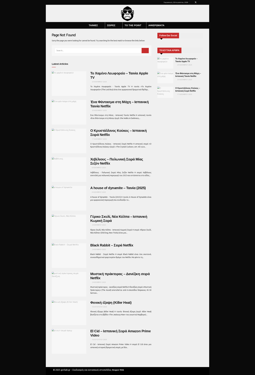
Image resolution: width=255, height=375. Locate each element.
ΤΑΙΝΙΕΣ (93, 25)
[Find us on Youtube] (199, 2)
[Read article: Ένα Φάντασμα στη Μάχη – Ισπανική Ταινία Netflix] (69, 112)
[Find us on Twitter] (196, 2)
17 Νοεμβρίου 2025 (99, 139)
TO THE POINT (133, 25)
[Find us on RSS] (202, 2)
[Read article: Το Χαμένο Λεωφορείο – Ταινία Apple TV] (69, 83)
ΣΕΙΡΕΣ (111, 25)
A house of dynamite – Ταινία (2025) (118, 188)
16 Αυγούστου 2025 (99, 307)
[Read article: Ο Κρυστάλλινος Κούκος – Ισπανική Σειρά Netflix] (69, 141)
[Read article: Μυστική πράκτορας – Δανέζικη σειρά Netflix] (69, 284)
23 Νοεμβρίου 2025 (99, 82)
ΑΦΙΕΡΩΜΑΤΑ (156, 25)
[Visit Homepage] (127, 13)
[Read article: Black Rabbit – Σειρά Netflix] (69, 255)
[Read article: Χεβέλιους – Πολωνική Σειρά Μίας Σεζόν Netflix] (69, 169)
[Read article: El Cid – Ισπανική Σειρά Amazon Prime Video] (69, 341)
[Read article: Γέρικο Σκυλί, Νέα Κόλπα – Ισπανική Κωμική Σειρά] (69, 227)
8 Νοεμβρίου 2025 (99, 168)
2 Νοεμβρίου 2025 (99, 225)
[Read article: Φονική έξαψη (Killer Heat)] (69, 313)
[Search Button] (202, 25)
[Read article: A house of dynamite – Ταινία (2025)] (69, 198)
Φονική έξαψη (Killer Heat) (110, 303)
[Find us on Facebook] (192, 2)
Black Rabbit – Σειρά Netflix (111, 245)
